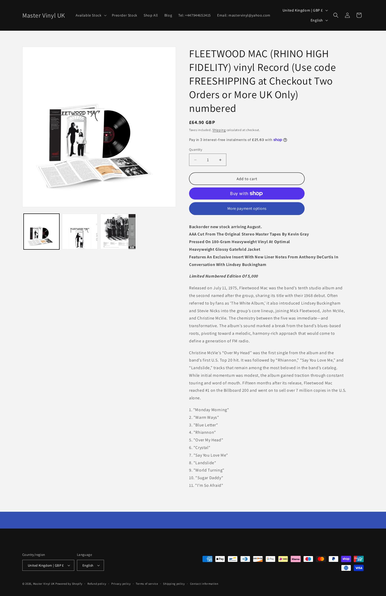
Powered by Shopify (68, 583)
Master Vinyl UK (44, 583)
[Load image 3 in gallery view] (118, 231)
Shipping (219, 130)
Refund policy (96, 583)
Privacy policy (121, 583)
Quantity (195, 149)
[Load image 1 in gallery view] (41, 231)
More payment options (247, 208)
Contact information (204, 583)
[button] (90, 15)
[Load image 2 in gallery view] (80, 231)
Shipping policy (174, 583)
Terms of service (147, 583)
